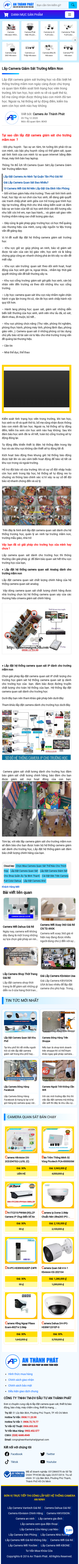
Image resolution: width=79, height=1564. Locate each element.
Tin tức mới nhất (22, 1000)
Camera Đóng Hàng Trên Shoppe (55, 1039)
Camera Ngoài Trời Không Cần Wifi (58, 1088)
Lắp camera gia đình (50, 1518)
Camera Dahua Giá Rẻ (57, 1507)
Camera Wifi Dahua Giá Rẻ (18, 926)
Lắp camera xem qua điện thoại (39, 1524)
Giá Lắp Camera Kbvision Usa (57, 975)
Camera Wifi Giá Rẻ (61, 1540)
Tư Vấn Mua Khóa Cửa (39, 1550)
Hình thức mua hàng (20, 1374)
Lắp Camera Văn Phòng (23, 1534)
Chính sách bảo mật (20, 1385)
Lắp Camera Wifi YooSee (22, 1545)
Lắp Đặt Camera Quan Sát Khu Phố (20, 1039)
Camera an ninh (25, 1518)
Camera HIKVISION (58, 1513)
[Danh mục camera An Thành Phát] (69, 14)
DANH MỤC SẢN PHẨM (27, 14)
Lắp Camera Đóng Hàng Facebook (16, 1088)
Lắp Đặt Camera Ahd (34, 881)
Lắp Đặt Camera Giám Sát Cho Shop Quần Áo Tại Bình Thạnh (35, 873)
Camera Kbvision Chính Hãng (25, 1513)
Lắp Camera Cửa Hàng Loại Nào (39, 1529)
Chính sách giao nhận (21, 1379)
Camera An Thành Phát (49, 114)
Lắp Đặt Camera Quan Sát (24, 871)
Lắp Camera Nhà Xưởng (55, 1534)
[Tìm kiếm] (73, 5)
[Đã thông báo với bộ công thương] (14, 1474)
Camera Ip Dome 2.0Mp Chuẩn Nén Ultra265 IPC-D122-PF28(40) (55, 1216)
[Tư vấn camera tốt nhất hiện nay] (75, 40)
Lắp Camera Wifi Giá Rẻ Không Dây (26, 1540)
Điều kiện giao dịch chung (23, 1391)
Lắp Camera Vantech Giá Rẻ (24, 1507)
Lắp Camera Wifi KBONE (55, 1545)
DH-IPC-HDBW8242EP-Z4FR (21, 1268)
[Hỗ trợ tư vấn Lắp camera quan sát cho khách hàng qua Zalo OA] (68, 1530)
